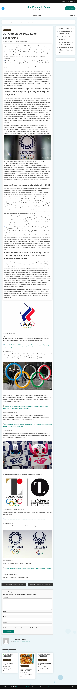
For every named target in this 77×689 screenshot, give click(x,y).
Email (5, 617)
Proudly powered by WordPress (24, 686)
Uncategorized (6, 29)
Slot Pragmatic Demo (38, 7)
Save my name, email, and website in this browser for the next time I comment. (24, 628)
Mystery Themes (48, 686)
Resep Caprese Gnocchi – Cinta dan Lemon (66, 43)
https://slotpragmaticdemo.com (22, 641)
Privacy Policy (36, 15)
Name (5, 611)
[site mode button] (71, 15)
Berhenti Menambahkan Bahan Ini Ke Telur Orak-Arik (66, 50)
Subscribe (71, 8)
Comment (6, 597)
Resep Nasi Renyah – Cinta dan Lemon (26, 669)
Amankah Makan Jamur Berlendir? (44, 664)
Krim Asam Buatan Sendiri (8, 664)
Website (5, 622)
